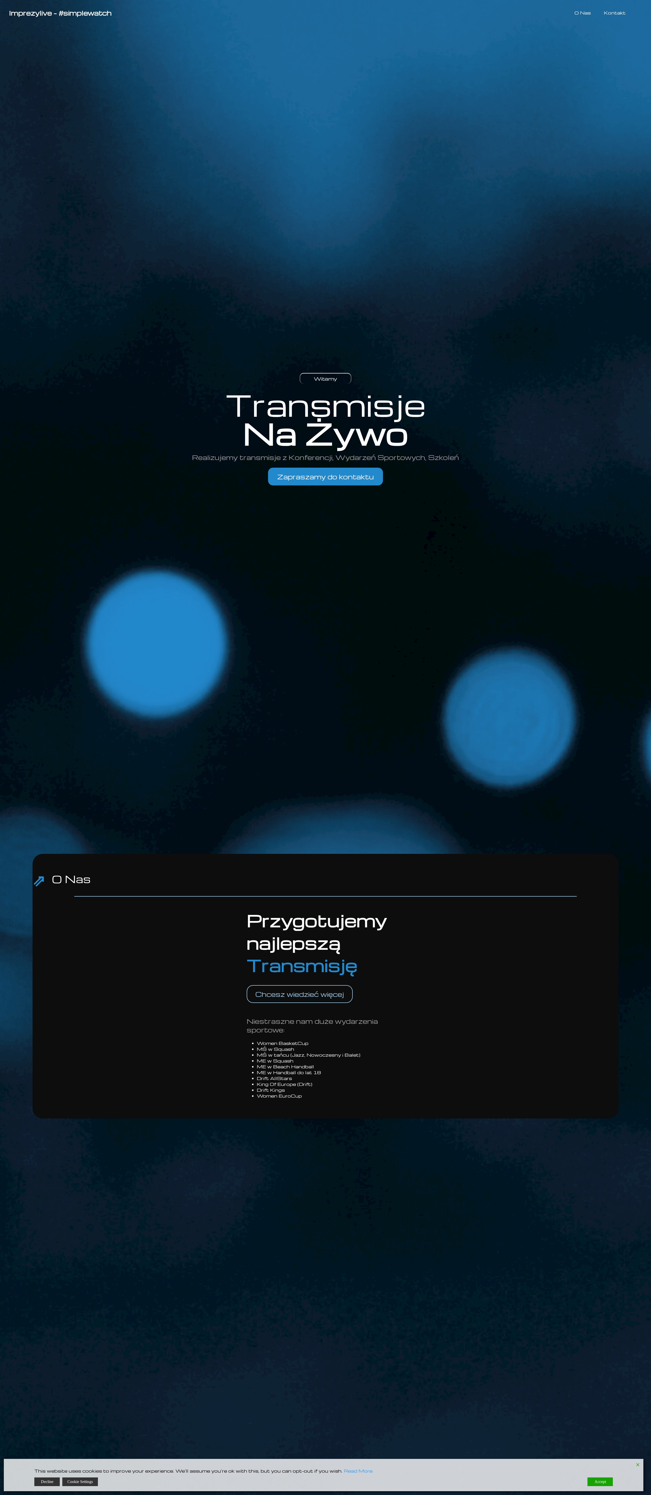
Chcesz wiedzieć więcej (299, 994)
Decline (47, 1481)
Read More (358, 1471)
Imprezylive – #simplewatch (60, 12)
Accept (600, 1481)
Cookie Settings (80, 1481)
